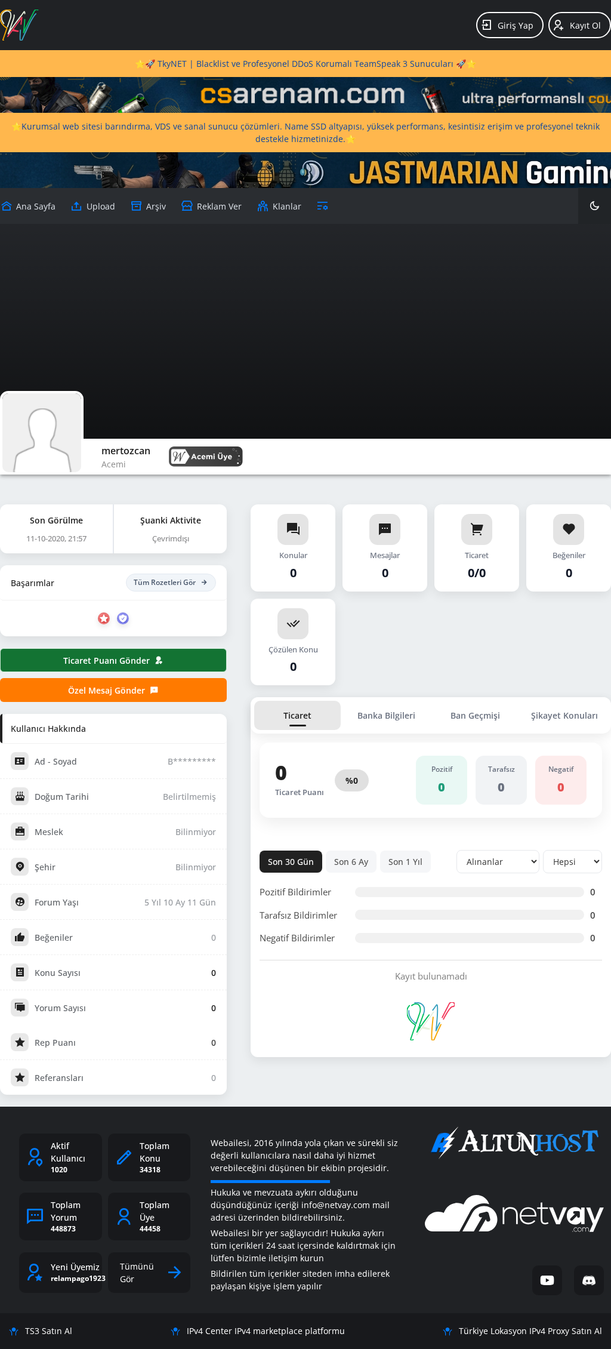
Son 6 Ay (351, 861)
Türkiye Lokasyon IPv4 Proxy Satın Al (530, 1330)
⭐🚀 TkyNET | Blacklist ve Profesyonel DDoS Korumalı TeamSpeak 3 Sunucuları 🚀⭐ (305, 63)
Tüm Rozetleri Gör (165, 582)
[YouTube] (547, 1280)
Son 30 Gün (291, 861)
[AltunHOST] (514, 1143)
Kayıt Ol (585, 25)
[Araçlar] (322, 206)
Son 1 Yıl (405, 861)
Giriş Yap (515, 25)
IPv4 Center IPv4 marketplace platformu (266, 1330)
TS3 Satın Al (48, 1330)
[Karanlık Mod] (594, 206)
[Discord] (589, 1280)
